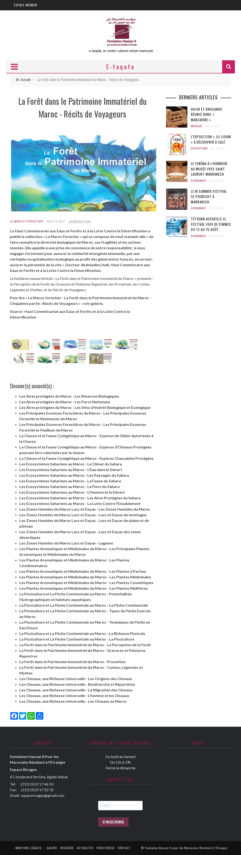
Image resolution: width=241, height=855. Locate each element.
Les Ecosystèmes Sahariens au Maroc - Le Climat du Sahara (70, 464)
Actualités (85, 848)
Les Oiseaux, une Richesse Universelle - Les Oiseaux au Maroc (73, 701)
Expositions (199, 148)
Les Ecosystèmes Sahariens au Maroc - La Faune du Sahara (70, 481)
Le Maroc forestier (26, 221)
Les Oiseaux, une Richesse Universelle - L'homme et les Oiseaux (74, 695)
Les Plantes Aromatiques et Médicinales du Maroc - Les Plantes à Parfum (82, 571)
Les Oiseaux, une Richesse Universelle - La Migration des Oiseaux (76, 690)
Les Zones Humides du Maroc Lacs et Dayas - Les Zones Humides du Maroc (84, 509)
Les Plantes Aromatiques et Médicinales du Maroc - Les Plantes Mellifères (83, 588)
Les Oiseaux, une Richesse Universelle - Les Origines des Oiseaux (75, 678)
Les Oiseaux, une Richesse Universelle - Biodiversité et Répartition (77, 684)
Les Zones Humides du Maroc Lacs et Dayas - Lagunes (66, 543)
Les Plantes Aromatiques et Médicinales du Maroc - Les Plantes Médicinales (85, 577)
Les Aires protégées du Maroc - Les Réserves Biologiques (69, 396)
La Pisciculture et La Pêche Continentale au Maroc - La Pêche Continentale (83, 605)
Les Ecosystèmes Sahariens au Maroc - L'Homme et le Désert (72, 492)
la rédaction (79, 221)
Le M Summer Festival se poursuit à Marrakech (209, 196)
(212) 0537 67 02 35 (37, 789)
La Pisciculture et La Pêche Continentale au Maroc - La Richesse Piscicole (82, 633)
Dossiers (67, 848)
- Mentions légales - (28, 848)
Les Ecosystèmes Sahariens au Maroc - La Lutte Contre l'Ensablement (80, 503)
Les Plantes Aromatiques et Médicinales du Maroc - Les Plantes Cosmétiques (86, 582)
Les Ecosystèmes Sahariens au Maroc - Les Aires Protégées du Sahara (80, 498)
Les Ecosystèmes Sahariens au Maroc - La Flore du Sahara (69, 486)
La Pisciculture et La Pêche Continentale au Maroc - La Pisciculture (76, 639)
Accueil (25, 79)
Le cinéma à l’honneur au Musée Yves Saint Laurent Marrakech (209, 169)
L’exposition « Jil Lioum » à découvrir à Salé (211, 139)
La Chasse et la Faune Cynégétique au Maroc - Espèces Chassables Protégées (86, 458)
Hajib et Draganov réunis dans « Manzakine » (206, 114)
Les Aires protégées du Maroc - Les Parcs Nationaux (64, 401)
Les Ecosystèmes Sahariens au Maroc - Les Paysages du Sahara (74, 475)
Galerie (52, 848)
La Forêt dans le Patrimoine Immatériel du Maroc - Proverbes (72, 661)
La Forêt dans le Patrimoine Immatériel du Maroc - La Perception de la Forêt (85, 644)
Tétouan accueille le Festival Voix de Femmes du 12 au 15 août (211, 224)
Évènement (198, 181)
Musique (196, 126)
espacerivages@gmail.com (42, 795)
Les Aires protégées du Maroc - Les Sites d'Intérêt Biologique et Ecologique (84, 407)
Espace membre (26, 5)
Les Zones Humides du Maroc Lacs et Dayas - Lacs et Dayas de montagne (83, 514)
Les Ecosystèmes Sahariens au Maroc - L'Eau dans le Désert (70, 469)
